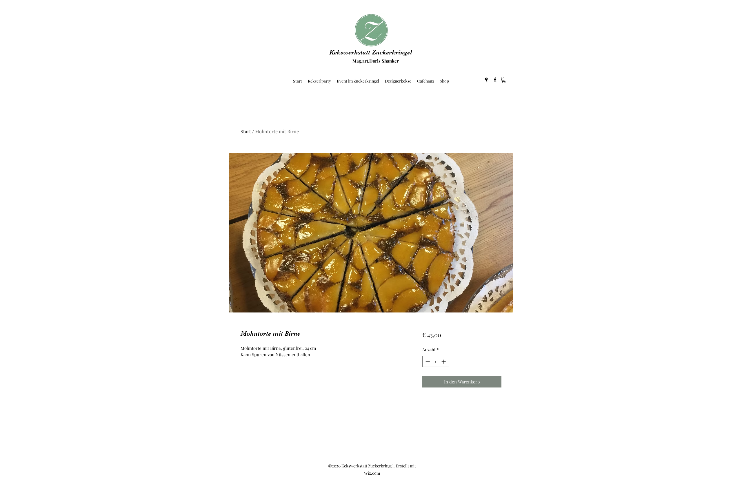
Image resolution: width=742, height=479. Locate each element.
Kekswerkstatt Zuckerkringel (370, 52)
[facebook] (495, 80)
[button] (503, 80)
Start (246, 131)
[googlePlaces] (486, 80)
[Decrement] (427, 361)
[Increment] (444, 361)
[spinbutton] (435, 361)
